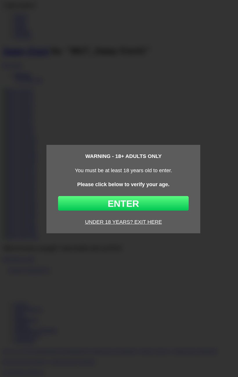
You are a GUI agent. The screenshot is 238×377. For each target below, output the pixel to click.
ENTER (123, 203)
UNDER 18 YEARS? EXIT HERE (123, 222)
